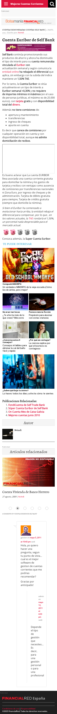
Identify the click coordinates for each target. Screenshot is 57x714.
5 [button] (39, 508)
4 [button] (32, 508)
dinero (16, 104)
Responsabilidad (28, 708)
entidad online (10, 71)
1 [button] (10, 508)
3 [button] (24, 508)
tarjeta (19, 101)
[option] (28, 479)
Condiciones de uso (10, 708)
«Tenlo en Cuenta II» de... (19, 491)
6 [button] (46, 508)
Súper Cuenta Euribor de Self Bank (28, 408)
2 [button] (17, 508)
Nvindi (21, 32)
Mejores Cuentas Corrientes (26, 3)
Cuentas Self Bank (35, 29)
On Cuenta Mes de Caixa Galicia (26, 411)
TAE (31, 218)
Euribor (20, 65)
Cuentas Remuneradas (13, 29)
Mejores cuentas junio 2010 (24, 415)
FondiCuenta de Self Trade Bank (26, 405)
